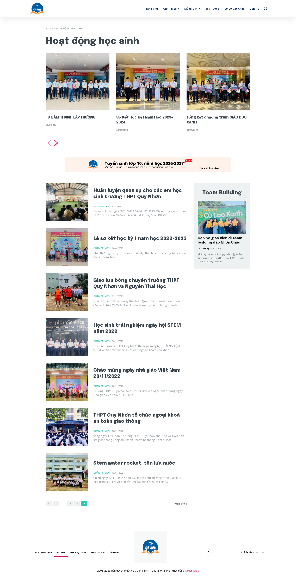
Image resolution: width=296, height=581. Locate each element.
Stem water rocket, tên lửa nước (134, 463)
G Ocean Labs (190, 570)
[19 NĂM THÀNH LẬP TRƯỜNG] (77, 81)
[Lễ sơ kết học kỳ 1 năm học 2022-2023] (67, 247)
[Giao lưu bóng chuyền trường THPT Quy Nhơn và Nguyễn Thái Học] (67, 292)
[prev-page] (49, 143)
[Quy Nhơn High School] (58, 8)
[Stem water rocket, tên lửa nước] (67, 472)
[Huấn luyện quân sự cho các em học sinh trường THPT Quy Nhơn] (67, 202)
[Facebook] (208, 552)
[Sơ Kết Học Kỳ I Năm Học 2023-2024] (148, 81)
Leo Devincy (100, 206)
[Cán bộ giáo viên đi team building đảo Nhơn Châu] (222, 217)
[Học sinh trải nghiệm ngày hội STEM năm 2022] (67, 337)
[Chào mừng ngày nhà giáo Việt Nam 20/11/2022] (67, 382)
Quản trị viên (101, 248)
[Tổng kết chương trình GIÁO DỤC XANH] (218, 81)
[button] (265, 8)
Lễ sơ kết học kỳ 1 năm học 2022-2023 (140, 238)
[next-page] (56, 143)
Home (49, 28)
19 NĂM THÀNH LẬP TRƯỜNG (71, 117)
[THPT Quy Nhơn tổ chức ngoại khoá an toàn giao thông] (67, 427)
